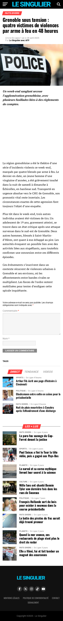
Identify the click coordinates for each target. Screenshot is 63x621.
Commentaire (11, 311)
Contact (55, 598)
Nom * (6, 338)
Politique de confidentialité (35, 598)
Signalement (33, 602)
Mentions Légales (11, 598)
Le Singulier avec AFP (19, 40)
